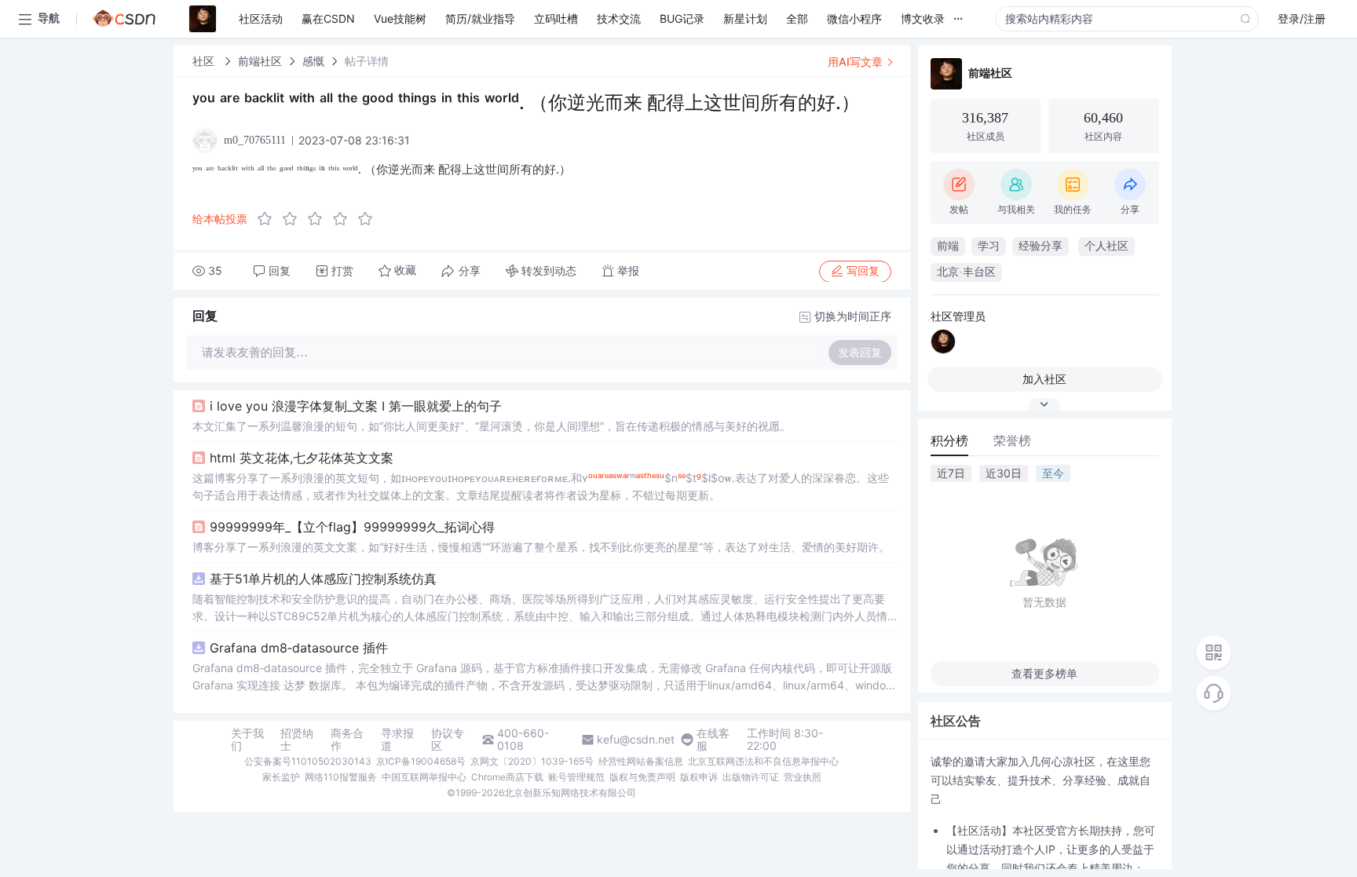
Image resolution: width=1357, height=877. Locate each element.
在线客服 (713, 739)
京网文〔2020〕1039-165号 (532, 761)
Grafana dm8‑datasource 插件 (299, 648)
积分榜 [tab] (949, 440)
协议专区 (447, 739)
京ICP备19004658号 (421, 761)
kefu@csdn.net (636, 739)
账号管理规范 (576, 777)
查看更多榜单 (1044, 673)
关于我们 (247, 739)
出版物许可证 (750, 777)
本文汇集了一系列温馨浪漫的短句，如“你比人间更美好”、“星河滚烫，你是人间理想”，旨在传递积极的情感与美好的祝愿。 (491, 426)
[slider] (319, 219)
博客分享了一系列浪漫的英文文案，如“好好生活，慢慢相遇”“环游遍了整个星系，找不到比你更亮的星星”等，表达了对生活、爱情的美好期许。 (541, 547)
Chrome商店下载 (507, 777)
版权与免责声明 (642, 777)
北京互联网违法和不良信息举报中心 (763, 761)
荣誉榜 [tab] (1012, 440)
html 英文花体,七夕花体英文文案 (301, 458)
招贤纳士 (296, 739)
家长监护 (281, 777)
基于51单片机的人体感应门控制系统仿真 (323, 578)
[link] (205, 61)
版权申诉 (699, 777)
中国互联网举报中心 (424, 777)
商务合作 (347, 739)
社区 (205, 61)
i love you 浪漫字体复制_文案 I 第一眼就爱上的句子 (356, 406)
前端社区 (260, 61)
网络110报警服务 (341, 777)
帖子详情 (367, 61)
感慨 (313, 61)
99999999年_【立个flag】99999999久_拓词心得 (352, 527)
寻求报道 (397, 739)
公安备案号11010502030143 (307, 761)
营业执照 (802, 777)
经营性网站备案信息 (640, 761)
